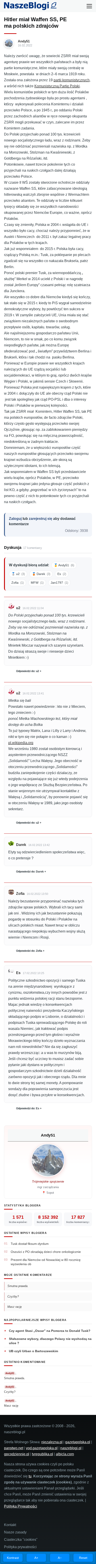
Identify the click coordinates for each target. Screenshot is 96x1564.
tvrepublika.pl (42, 1454)
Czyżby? (13, 1296)
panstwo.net (13, 1448)
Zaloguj (15, 519)
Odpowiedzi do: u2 (27, 671)
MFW (37, 582)
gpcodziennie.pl (16, 1454)
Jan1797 (59, 582)
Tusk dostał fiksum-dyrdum (30, 1243)
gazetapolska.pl (77, 1442)
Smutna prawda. (17, 1286)
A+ (36, 1558)
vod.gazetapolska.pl (42, 1448)
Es (61, 574)
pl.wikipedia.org (20, 743)
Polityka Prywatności (20, 1506)
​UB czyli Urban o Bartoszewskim (33, 1351)
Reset (83, 1558)
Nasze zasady (15, 1532)
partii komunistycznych (72, 80)
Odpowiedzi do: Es (27, 1108)
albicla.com (65, 1454)
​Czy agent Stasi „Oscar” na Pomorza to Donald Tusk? (49, 1331)
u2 (18, 608)
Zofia (17, 582)
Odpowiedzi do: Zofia (29, 950)
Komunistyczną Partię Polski (57, 86)
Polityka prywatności (20, 1547)
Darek (21, 845)
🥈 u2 (18, 574)
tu (30, 1476)
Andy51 (24, 41)
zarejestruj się (40, 519)
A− (60, 1558)
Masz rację (14, 1306)
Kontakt (10, 1525)
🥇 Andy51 (64, 565)
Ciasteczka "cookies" (21, 1539)
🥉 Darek (41, 574)
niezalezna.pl (52, 1442)
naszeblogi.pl (70, 1448)
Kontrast (13, 1558)
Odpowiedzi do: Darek (30, 871)
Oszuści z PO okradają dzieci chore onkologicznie (46, 1252)
